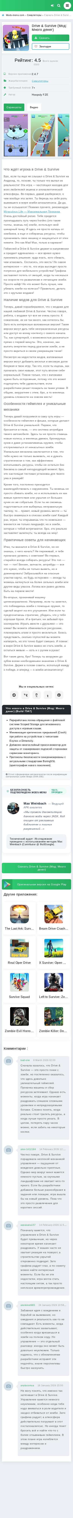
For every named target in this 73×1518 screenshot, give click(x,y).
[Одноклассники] (36, 695)
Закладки (45, 46)
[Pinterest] (59, 695)
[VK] (25, 695)
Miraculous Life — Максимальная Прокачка (32, 211)
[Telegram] (14, 695)
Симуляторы (40, 80)
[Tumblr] (48, 695)
